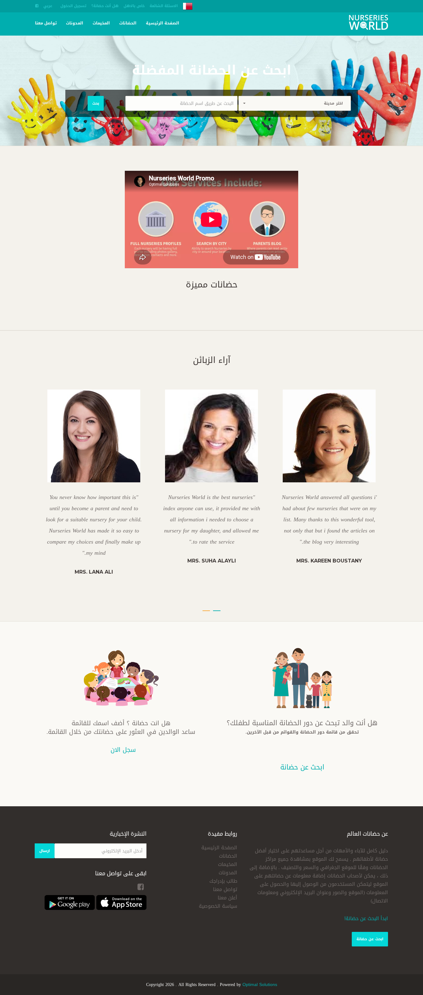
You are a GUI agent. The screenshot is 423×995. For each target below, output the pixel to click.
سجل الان (123, 750)
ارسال (44, 850)
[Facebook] (36, 5)
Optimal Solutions (259, 984)
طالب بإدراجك (223, 881)
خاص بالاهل (134, 5)
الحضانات (128, 23)
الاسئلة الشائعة (164, 5)
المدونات (74, 23)
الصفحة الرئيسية (162, 23)
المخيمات (101, 23)
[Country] (188, 6)
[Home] (368, 23)
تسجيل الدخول (73, 5)
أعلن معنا (227, 897)
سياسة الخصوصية (218, 906)
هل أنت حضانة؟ (105, 5)
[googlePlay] (70, 903)
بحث (95, 103)
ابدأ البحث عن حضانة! (366, 918)
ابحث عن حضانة (369, 939)
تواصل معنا (46, 23)
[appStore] (121, 903)
